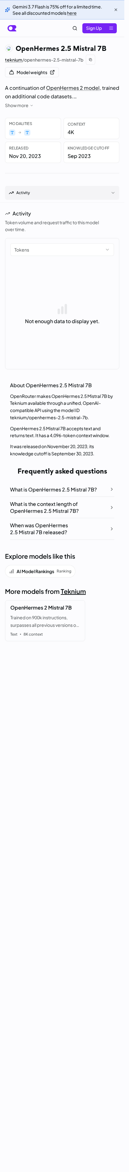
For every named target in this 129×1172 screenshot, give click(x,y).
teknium (13, 59)
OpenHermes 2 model (73, 87)
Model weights (32, 72)
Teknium (73, 591)
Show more (16, 105)
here (72, 13)
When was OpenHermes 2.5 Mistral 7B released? (39, 528)
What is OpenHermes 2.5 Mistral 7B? (53, 489)
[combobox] (62, 249)
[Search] (75, 28)
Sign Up (94, 28)
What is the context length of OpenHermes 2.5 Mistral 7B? (44, 507)
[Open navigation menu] (111, 28)
